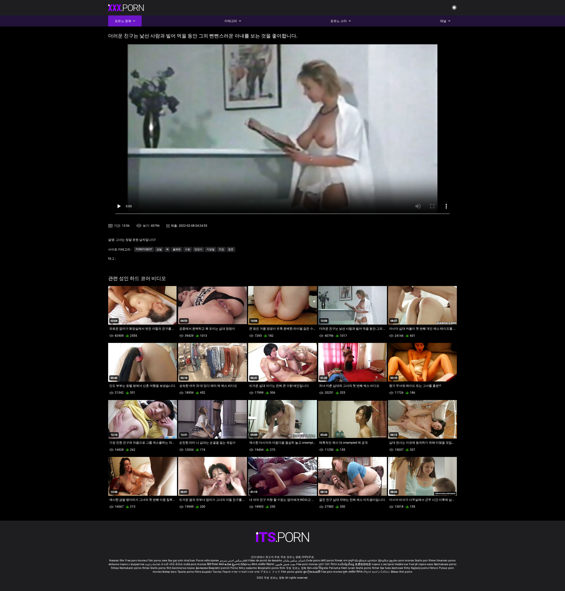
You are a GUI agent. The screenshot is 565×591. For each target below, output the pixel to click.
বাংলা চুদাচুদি (348, 560)
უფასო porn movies (401, 560)
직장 (221, 249)
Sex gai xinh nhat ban (181, 560)
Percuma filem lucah (342, 568)
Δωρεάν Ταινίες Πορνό (216, 571)
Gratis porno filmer (368, 568)
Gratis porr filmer (426, 560)
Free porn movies (136, 560)
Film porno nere (157, 560)
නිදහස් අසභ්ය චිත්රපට (377, 571)
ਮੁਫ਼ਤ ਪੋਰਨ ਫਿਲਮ (328, 564)
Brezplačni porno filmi (272, 568)
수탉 (187, 249)
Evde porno (313, 560)
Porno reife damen (207, 560)
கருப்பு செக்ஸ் (152, 564)
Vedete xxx (401, 564)
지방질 (211, 249)
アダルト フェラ (270, 571)
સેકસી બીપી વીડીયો (172, 564)
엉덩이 (198, 249)
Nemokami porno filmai (135, 568)
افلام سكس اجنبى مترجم (233, 560)
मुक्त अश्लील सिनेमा (353, 571)
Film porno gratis (292, 571)
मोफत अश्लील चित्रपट (263, 564)
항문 (231, 249)
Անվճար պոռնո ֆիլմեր (371, 560)
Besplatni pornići (219, 568)
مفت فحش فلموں (285, 564)
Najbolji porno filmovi (424, 568)
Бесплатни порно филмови (190, 568)
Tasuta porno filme (189, 571)
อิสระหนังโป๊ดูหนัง (318, 568)
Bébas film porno (401, 571)
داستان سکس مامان (294, 560)
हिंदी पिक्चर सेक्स (215, 564)
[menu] (454, 8)
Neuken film (116, 560)
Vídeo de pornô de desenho (265, 560)
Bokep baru (169, 571)
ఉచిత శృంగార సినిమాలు (238, 564)
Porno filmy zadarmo (244, 568)
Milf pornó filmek (331, 560)
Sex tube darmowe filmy (395, 568)
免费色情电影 (363, 564)
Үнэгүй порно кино (421, 564)
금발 (159, 249)
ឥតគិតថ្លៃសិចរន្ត (346, 564)
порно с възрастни (132, 564)
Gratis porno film (161, 568)
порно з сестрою (383, 564)
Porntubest (144, 249)
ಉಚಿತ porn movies (195, 564)
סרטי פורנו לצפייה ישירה (246, 571)
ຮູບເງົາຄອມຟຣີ (312, 571)
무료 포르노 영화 (296, 568)
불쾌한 (177, 249)
